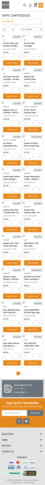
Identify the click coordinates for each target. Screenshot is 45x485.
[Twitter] (26, 421)
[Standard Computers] (5, 5)
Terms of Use (29, 482)
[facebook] (19, 421)
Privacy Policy (16, 482)
